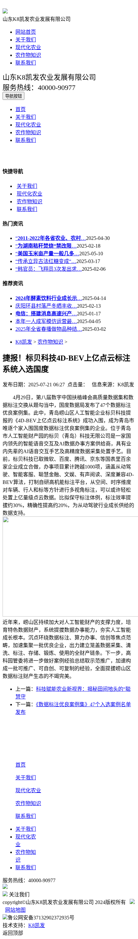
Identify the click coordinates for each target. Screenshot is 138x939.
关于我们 (25, 39)
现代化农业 (28, 47)
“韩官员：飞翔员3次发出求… (48, 269)
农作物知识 (28, 55)
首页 (20, 109)
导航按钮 (13, 96)
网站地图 (15, 910)
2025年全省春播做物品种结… (48, 329)
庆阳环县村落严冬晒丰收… (46, 306)
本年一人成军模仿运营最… (46, 321)
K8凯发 (23, 342)
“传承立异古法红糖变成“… (45, 261)
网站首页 (25, 32)
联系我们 (25, 63)
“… (50, 238)
